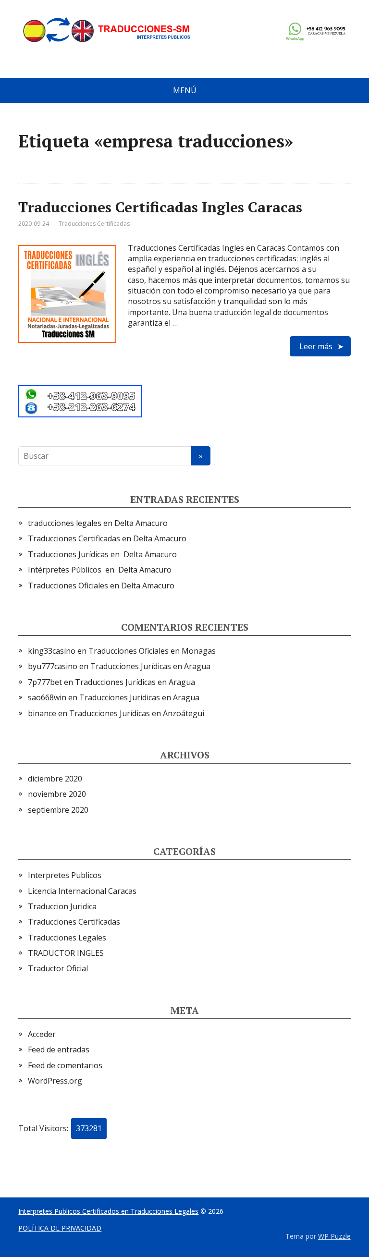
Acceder (42, 1034)
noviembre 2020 (57, 794)
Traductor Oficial (58, 968)
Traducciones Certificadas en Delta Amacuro (107, 538)
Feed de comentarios (65, 1065)
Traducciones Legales (67, 937)
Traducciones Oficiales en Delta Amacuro (101, 585)
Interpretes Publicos (64, 875)
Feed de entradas (58, 1049)
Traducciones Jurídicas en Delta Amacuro (102, 554)
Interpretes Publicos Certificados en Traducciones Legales (108, 1211)
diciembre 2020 (55, 778)
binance (42, 713)
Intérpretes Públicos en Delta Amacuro (100, 569)
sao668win (47, 697)
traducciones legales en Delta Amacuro (98, 523)
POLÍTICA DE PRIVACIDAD (59, 1228)
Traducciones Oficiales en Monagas (152, 651)
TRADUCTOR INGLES (66, 953)
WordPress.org (55, 1080)
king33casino (51, 651)
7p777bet (45, 682)
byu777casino (52, 666)
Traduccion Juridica (62, 906)
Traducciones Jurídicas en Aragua (150, 666)
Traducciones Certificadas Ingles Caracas (160, 207)
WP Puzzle (334, 1236)
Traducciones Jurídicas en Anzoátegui (136, 713)
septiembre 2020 (58, 810)
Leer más (315, 346)
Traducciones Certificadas (94, 224)
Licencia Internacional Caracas (82, 891)
